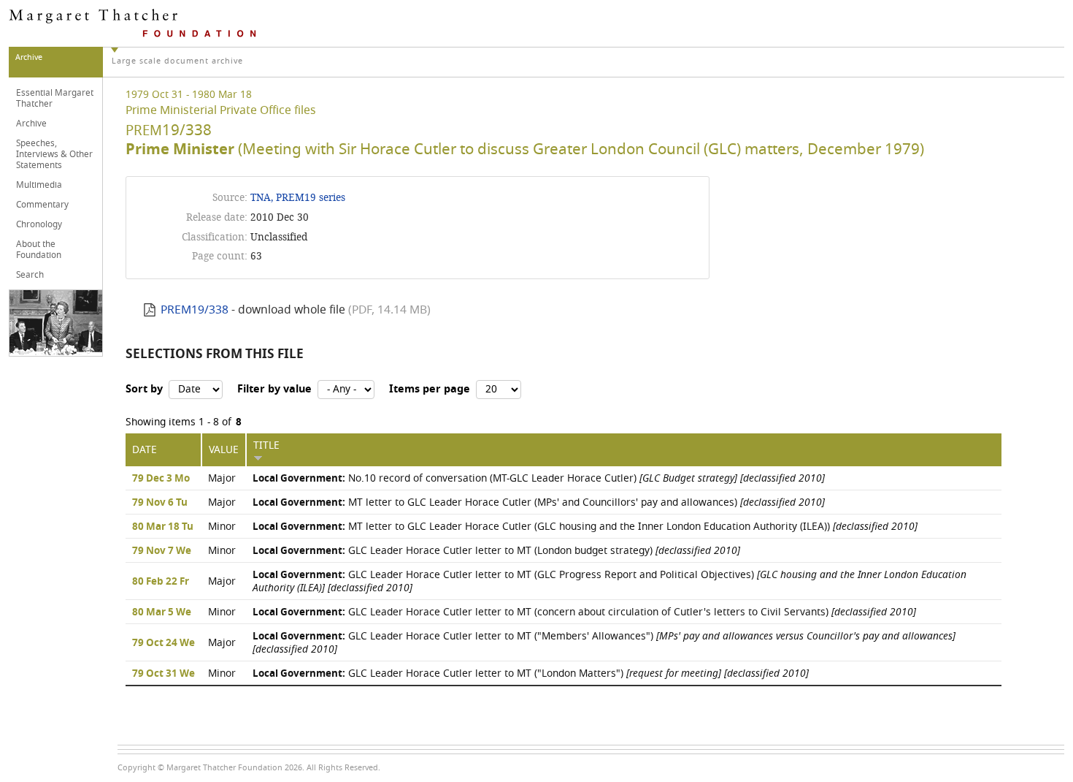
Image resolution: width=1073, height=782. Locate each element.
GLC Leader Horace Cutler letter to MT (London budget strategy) (496, 550)
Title (266, 445)
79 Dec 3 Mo (161, 478)
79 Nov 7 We (161, 551)
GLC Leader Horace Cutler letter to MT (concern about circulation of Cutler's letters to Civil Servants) (584, 612)
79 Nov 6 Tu (160, 503)
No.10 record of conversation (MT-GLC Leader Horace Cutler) (539, 478)
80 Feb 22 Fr (160, 581)
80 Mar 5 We (161, 612)
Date (144, 450)
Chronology (39, 224)
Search (30, 274)
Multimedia (39, 184)
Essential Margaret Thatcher (54, 98)
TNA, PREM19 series (297, 197)
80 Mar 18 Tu (162, 527)
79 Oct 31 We (163, 674)
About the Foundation (38, 250)
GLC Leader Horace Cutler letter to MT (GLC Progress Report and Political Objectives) (609, 581)
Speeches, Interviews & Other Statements (54, 154)
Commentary (42, 204)
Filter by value (274, 389)
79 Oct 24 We (163, 643)
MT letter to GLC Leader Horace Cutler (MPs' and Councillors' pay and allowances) (539, 502)
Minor (222, 526)
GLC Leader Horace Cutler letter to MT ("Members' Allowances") (604, 643)
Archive (31, 123)
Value (224, 450)
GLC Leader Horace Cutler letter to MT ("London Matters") (531, 673)
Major (222, 478)
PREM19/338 (194, 310)
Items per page (429, 389)
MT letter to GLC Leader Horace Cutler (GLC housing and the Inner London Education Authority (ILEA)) (585, 526)
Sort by (144, 389)
